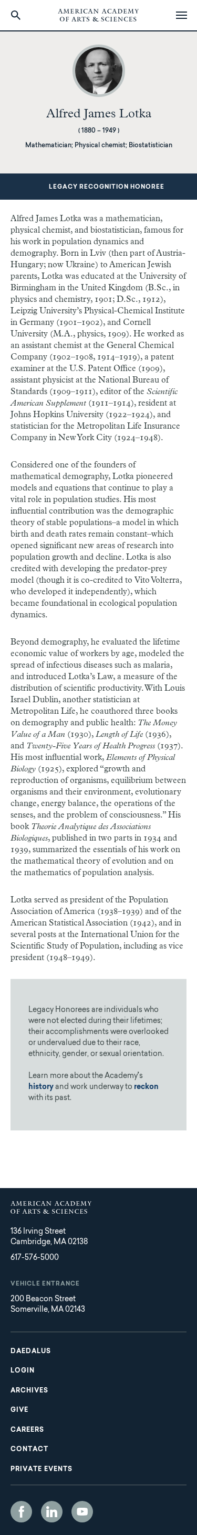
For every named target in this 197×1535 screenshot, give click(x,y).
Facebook (21, 1511)
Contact (29, 1449)
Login (23, 1371)
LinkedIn (52, 1511)
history (41, 1087)
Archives (29, 1391)
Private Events (41, 1469)
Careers (27, 1430)
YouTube (82, 1511)
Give (19, 1410)
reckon (146, 1087)
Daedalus (31, 1351)
